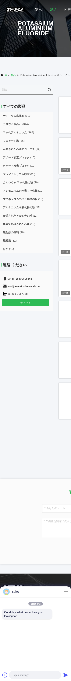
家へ (38, 10)
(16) (19, 223)
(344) (16, 124)
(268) (18, 132)
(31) (10, 240)
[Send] (66, 675)
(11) (20, 215)
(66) (14, 140)
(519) (17, 115)
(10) (19, 157)
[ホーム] (15, 9)
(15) (22, 207)
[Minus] (65, 591)
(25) (19, 174)
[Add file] (5, 675)
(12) (22, 149)
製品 (53, 10)
